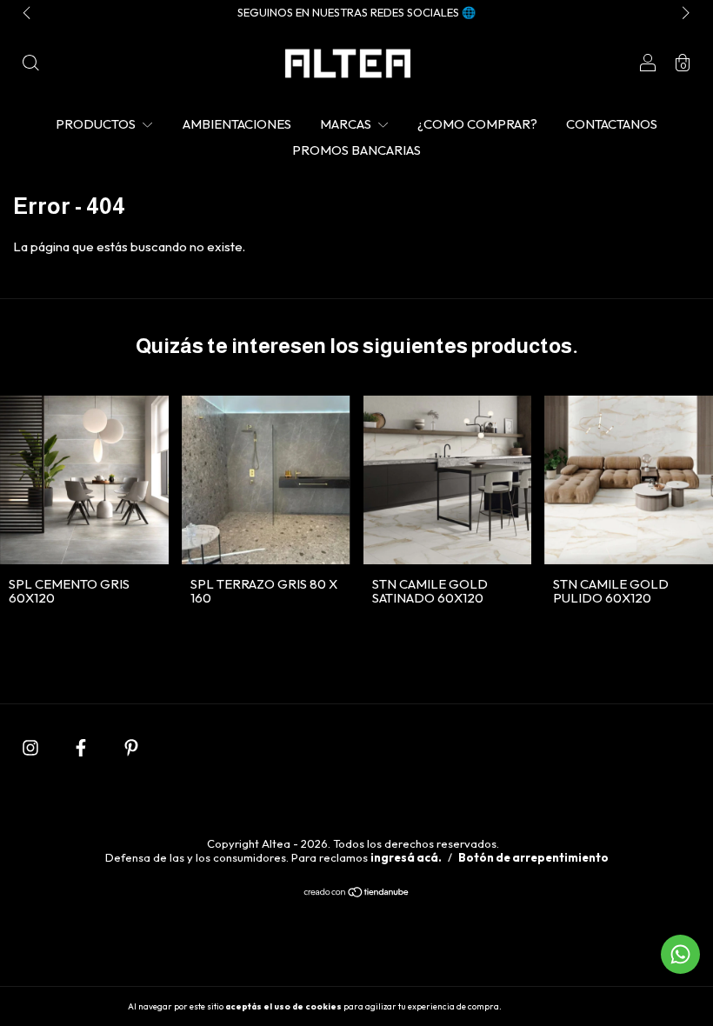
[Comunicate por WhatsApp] (680, 954)
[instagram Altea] (31, 747)
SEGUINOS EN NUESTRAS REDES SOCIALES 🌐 (356, 12)
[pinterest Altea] (131, 747)
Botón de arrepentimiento (533, 857)
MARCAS (347, 124)
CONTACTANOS (611, 124)
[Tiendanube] (357, 893)
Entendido (550, 1006)
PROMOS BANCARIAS (356, 150)
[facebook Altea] (82, 747)
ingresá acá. (406, 857)
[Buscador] (30, 65)
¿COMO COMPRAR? (477, 124)
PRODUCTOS (97, 124)
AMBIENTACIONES (237, 124)
